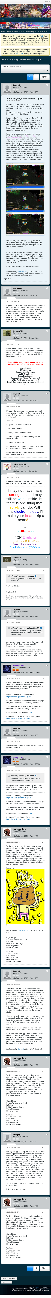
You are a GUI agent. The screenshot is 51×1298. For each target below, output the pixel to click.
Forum (9, 32)
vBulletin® (38, 1287)
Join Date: (16, 92)
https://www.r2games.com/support (19, 718)
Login (46, 2)
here (30, 712)
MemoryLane (22, 272)
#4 (43, 407)
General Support (42, 32)
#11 (43, 842)
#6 (43, 571)
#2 (43, 302)
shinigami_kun (23, 930)
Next (44, 77)
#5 (43, 477)
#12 (43, 984)
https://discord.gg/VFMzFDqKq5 (18, 697)
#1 (43, 98)
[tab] (5, 66)
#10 (43, 770)
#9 (43, 741)
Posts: (32, 92)
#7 (43, 623)
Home (3, 32)
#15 (43, 1212)
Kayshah (21, 1049)
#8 (43, 679)
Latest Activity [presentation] (16, 66)
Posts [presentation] (5, 66)
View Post (35, 576)
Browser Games (19, 32)
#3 (43, 344)
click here (19, 54)
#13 (43, 1071)
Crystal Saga (30, 32)
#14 (43, 1148)
